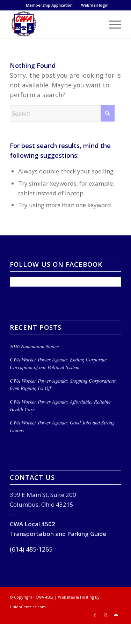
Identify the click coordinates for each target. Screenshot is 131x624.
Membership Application (49, 5)
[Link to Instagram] (105, 615)
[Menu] (111, 24)
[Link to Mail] (116, 615)
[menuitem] (49, 5)
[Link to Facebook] (95, 615)
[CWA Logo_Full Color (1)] (54, 24)
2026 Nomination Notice (34, 346)
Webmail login (95, 5)
